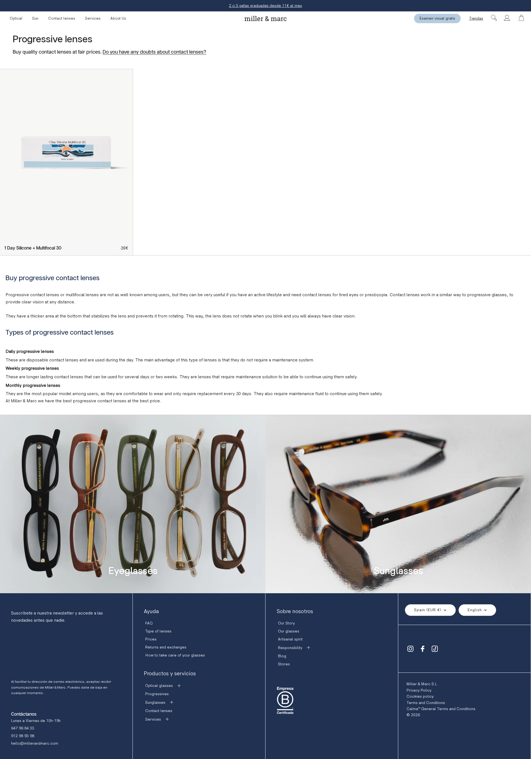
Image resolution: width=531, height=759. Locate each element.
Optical (16, 18)
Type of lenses (158, 631)
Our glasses (288, 631)
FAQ (149, 623)
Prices (151, 639)
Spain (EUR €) (427, 610)
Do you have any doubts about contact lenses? (154, 52)
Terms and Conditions (426, 702)
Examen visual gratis (437, 18)
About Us (118, 18)
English (475, 610)
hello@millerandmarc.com (34, 743)
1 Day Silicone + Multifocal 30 (32, 248)
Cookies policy (420, 696)
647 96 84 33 (22, 728)
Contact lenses (61, 18)
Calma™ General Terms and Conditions (441, 709)
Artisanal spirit (290, 639)
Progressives (157, 694)
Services (93, 18)
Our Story (286, 623)
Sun (35, 18)
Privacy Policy (419, 690)
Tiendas (476, 18)
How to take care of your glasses (175, 655)
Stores (284, 664)
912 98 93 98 (22, 736)
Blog (282, 656)
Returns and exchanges (165, 647)
